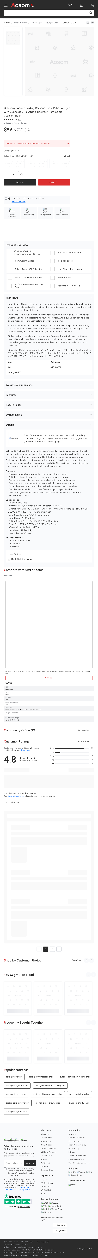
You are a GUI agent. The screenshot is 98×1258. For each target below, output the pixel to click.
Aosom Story (46, 1156)
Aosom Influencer (48, 1148)
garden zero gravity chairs (17, 1103)
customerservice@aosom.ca (16, 1244)
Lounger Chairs (52, 23)
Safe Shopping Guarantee (80, 1163)
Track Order (46, 1186)
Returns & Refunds (76, 1138)
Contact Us (46, 1141)
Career (44, 1159)
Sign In (44, 1179)
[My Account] (81, 5)
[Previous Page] (39, 949)
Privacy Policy (24, 1189)
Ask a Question (83, 730)
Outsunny (55, 362)
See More (76, 960)
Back (8, 23)
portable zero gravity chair (48, 1103)
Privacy (72, 1152)
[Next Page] (59, 949)
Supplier (45, 1166)
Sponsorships (47, 1170)
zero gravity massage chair (41, 1077)
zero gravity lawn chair (79, 1094)
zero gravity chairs (14, 1077)
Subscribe (29, 1163)
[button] (49, 298)
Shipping (72, 1134)
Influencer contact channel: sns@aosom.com (23, 1247)
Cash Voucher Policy (77, 1145)
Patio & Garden (20, 23)
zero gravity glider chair (16, 1111)
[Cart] (92, 5)
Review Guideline (76, 1159)
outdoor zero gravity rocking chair (75, 1077)
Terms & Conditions (77, 1156)
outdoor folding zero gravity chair (48, 1094)
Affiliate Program (48, 1152)
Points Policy (74, 1148)
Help (43, 1194)
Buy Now (20, 182)
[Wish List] (70, 5)
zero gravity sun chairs (16, 1094)
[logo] (22, 5)
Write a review (83, 741)
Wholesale (45, 1163)
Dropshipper (46, 1145)
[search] (90, 13)
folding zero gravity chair (78, 1103)
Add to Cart (54, 182)
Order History (47, 1183)
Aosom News (46, 1138)
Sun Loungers (36, 23)
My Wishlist (46, 1190)
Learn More (26, 750)
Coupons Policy (75, 1141)
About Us (45, 1134)
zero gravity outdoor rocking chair (50, 1085)
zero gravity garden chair (17, 1085)
